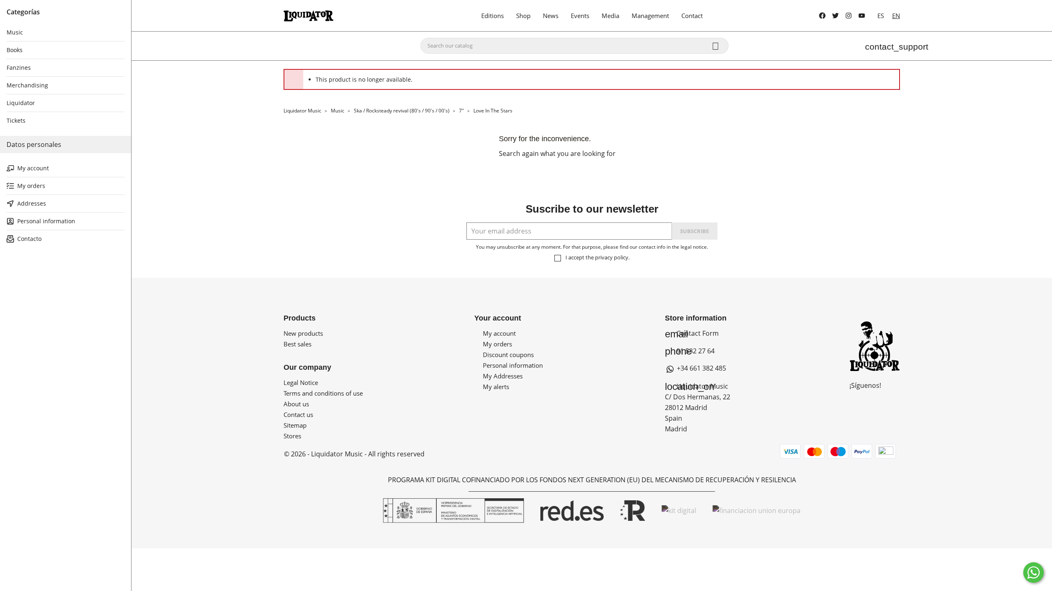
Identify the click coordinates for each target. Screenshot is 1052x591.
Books (15, 50)
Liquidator (21, 103)
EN (896, 15)
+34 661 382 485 (700, 368)
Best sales (297, 344)
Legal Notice (301, 382)
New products (303, 333)
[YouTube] (861, 15)
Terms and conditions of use (323, 393)
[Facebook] (822, 15)
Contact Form (692, 333)
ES (880, 15)
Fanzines (19, 67)
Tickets (16, 120)
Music (15, 32)
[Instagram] (848, 15)
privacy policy (611, 257)
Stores (292, 436)
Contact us (298, 414)
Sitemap (295, 425)
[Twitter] (835, 15)
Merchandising (27, 85)
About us (296, 404)
